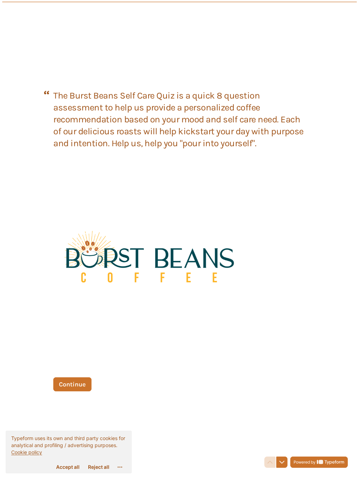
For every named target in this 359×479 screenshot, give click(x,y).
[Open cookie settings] (120, 467)
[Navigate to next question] (281, 462)
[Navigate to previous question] (270, 462)
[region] (69, 452)
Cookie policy (26, 452)
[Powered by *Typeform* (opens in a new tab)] (319, 462)
